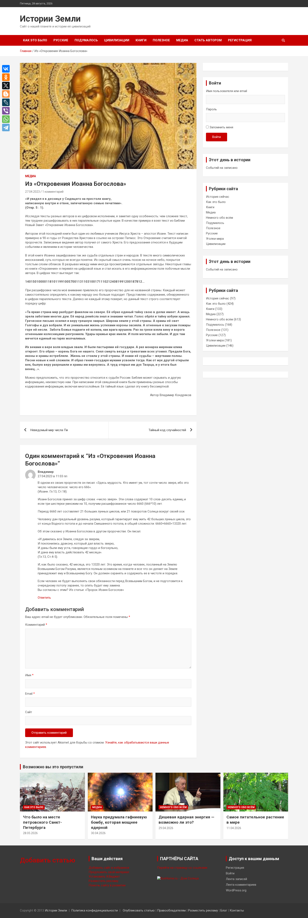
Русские (60, 40)
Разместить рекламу (103, 881)
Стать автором (208, 40)
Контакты (237, 910)
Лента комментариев (241, 885)
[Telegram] (7, 127)
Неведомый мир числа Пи (49, 430)
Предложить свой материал (109, 872)
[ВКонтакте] (7, 69)
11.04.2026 (233, 828)
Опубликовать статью (139, 910)
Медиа (182, 40)
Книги (141, 40)
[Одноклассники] (7, 77)
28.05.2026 (30, 833)
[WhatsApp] (7, 119)
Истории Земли (50, 19)
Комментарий (36, 625)
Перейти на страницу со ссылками (182, 868)
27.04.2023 (32, 191)
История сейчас (217, 197)
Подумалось (86, 40)
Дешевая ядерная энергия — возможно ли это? (186, 820)
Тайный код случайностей (167, 430)
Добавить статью (47, 860)
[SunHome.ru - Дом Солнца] (178, 878)
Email (30, 694)
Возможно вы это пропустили (53, 766)
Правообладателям (171, 910)
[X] (7, 85)
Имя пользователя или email (226, 91)
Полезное (161, 40)
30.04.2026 (98, 833)
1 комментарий (52, 191)
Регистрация (240, 40)
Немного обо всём (219, 218)
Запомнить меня (221, 127)
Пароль (211, 109)
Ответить (44, 597)
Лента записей (236, 879)
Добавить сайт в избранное (109, 868)
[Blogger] (7, 94)
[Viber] (7, 110)
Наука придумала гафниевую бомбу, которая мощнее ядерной (119, 822)
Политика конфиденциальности (94, 910)
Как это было (35, 40)
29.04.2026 (166, 828)
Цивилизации (116, 40)
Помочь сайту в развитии (107, 885)
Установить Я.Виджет (104, 876)
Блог (223, 910)
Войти (216, 137)
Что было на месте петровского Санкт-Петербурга (42, 822)
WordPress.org (236, 890)
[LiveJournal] (7, 102)
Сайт (28, 712)
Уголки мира (215, 239)
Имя (29, 675)
